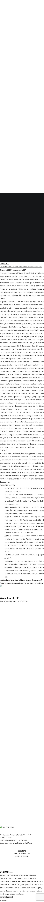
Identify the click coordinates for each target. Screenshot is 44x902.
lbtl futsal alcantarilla (26, 580)
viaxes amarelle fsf (36, 583)
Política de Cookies (22, 856)
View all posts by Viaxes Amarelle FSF (13, 601)
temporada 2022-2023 (20, 583)
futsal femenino (12, 580)
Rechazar (3, 897)
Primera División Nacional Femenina (28, 267)
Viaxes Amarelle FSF (7, 267)
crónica (2, 580)
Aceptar (9, 897)
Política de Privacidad (22, 853)
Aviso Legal (22, 851)
